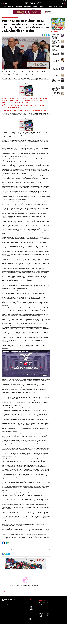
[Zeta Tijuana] (33, 3)
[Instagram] (58, 3)
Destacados (4, 17)
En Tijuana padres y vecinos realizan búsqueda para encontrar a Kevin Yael (39, 549)
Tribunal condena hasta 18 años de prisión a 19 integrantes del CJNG (56, 60)
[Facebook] (56, 3)
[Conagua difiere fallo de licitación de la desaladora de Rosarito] (62, 41)
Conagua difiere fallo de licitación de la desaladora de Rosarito (56, 41)
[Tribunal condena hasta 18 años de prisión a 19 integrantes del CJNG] (62, 60)
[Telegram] (49, 35)
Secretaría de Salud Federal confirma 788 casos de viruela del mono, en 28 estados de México (12, 549)
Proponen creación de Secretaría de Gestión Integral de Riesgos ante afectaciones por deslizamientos (56, 36)
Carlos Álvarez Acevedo (25, 584)
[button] (65, 3)
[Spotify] (60, 3)
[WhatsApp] (44, 35)
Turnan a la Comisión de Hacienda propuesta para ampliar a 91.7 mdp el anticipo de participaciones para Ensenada (56, 47)
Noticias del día (15, 17)
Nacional (9, 17)
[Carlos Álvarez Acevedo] (25, 580)
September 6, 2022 (39, 110)
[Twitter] (62, 3)
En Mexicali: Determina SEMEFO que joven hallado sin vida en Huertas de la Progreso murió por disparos (56, 54)
